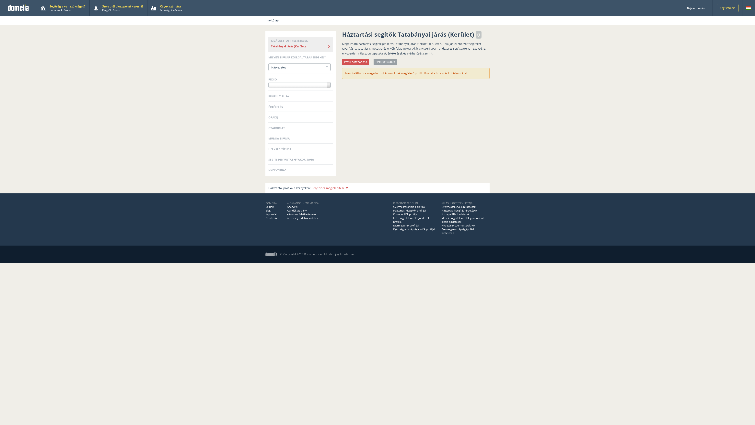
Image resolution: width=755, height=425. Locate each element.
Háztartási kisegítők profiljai (409, 210)
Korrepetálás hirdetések (455, 214)
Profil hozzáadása (355, 62)
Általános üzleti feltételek (301, 214)
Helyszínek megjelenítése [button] (328, 188)
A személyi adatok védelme (303, 218)
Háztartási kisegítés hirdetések (459, 210)
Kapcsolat (271, 214)
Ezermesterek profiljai (406, 225)
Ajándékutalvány (297, 210)
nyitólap (273, 20)
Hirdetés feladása (385, 61)
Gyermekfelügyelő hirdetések (458, 207)
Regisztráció (727, 8)
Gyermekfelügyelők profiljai (409, 207)
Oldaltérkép (272, 218)
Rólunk (269, 207)
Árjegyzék (292, 207)
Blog (268, 210)
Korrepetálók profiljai (405, 214)
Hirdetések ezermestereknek (458, 225)
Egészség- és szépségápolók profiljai (414, 229)
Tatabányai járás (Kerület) (288, 46)
